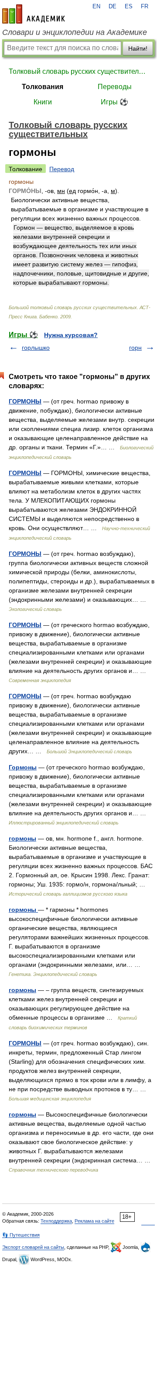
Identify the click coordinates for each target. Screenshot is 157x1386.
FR (144, 6)
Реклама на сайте (94, 1221)
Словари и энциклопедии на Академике (74, 32)
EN (96, 6)
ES (129, 6)
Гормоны (23, 767)
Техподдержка (56, 1221)
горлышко (36, 347)
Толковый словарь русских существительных (78, 71)
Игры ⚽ (114, 102)
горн (135, 347)
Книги (43, 102)
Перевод (61, 168)
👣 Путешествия (21, 1235)
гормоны (22, 838)
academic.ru (33, 14)
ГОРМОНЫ (25, 401)
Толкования (42, 86)
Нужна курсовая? (71, 334)
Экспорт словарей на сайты (33, 1247)
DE (112, 6)
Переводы (115, 86)
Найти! (137, 48)
